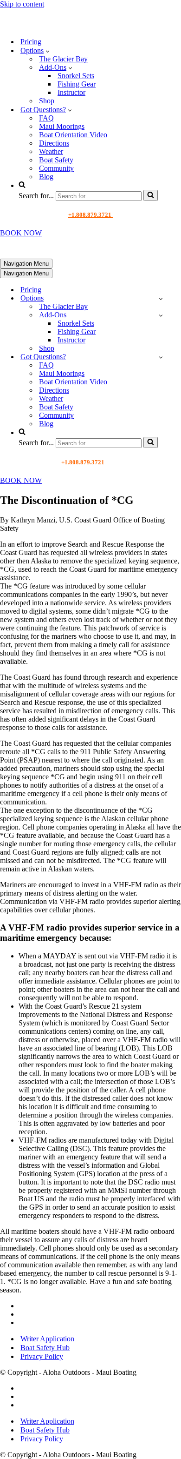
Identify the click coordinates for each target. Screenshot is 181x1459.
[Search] (150, 195)
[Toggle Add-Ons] (160, 315)
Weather (51, 151)
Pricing (30, 42)
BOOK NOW (21, 233)
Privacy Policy (41, 1356)
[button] (47, 51)
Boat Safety (56, 160)
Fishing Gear (77, 84)
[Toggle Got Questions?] (160, 357)
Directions (54, 143)
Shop (46, 101)
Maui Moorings (61, 126)
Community (56, 168)
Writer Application (47, 1339)
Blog (46, 177)
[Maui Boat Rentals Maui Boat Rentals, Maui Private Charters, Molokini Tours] (63, 25)
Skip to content (22, 4)
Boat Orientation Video (73, 135)
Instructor (71, 92)
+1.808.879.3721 (90, 214)
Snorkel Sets (76, 76)
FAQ (46, 118)
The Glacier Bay (63, 59)
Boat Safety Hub (45, 1348)
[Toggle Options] (160, 298)
